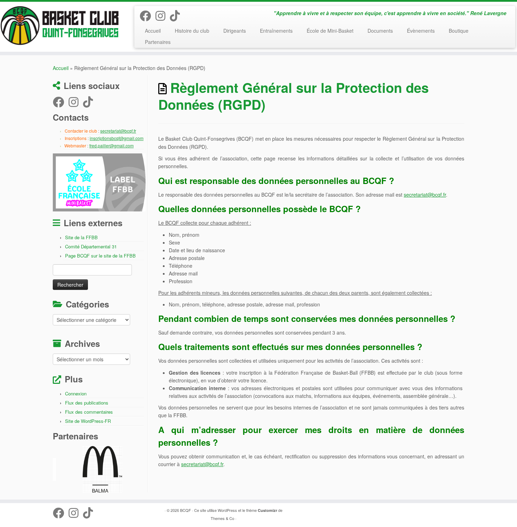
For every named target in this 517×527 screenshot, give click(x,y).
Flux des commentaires (89, 411)
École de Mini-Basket (330, 30)
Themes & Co (222, 518)
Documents (380, 30)
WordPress (227, 510)
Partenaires (158, 41)
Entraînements (276, 30)
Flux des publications (86, 402)
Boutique (458, 30)
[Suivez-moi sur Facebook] (147, 15)
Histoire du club (192, 30)
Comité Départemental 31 (91, 246)
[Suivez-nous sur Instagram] (162, 15)
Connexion (76, 393)
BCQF (185, 510)
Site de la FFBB (81, 237)
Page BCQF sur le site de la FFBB (100, 255)
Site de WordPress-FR (88, 421)
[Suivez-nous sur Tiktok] (177, 15)
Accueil (153, 30)
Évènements (421, 30)
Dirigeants (234, 30)
